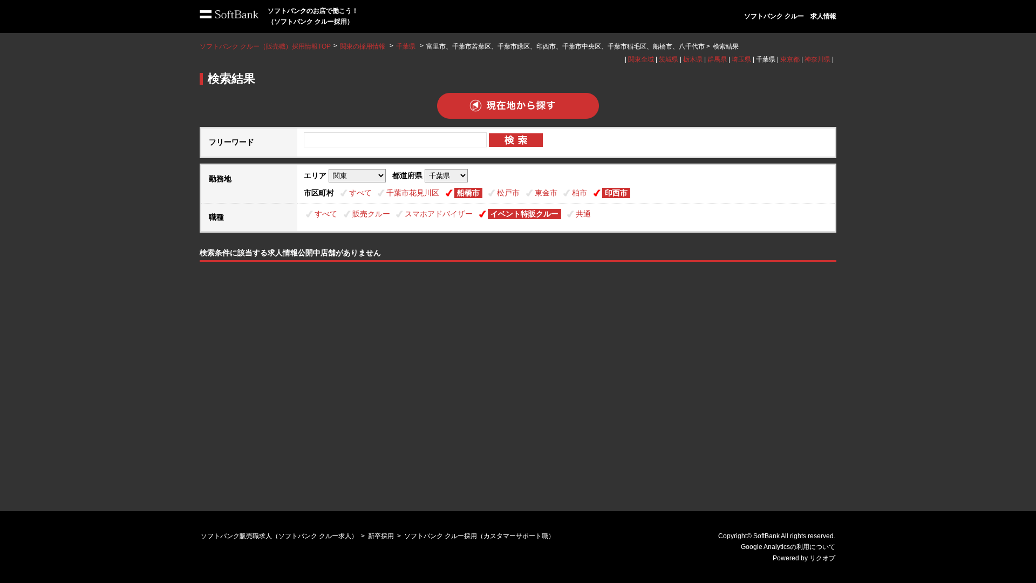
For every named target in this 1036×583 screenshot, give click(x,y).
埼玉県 (741, 59)
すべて (360, 192)
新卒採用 (381, 536)
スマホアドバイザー (439, 213)
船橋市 (468, 192)
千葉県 (405, 46)
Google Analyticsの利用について (788, 547)
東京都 (790, 59)
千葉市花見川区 (412, 192)
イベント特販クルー (524, 213)
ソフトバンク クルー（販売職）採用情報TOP (265, 46)
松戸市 (508, 192)
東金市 (546, 192)
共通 (583, 213)
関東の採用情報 (363, 46)
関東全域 (641, 59)
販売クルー (371, 213)
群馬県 (717, 59)
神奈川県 (817, 59)
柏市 (579, 192)
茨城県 (668, 59)
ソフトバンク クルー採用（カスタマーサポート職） (479, 536)
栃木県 (693, 59)
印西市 (616, 192)
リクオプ (822, 558)
